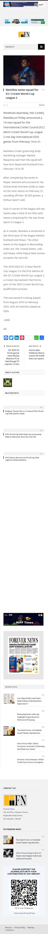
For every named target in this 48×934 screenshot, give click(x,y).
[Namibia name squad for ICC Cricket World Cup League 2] (24, 70)
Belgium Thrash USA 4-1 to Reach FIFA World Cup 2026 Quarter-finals (24, 412)
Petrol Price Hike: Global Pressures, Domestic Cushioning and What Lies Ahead (31, 746)
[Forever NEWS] (24, 34)
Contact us (9, 930)
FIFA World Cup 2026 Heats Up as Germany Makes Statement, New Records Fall (23, 435)
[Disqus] (24, 502)
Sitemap (30, 927)
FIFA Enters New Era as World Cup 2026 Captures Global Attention (22, 458)
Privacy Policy (19, 927)
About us (8, 927)
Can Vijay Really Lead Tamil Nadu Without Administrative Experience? (29, 701)
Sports (42, 105)
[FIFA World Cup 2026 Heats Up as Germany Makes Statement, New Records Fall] (24, 428)
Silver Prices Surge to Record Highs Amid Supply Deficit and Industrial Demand (28, 856)
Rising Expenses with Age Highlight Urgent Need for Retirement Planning (28, 717)
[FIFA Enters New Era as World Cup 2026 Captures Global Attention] (24, 452)
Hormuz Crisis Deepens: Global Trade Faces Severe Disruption (30, 760)
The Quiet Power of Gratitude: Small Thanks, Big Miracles (29, 731)
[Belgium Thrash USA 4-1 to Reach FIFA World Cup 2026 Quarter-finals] (24, 405)
